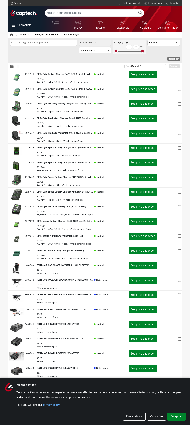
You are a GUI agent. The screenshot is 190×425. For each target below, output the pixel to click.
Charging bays (121, 43)
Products (24, 34)
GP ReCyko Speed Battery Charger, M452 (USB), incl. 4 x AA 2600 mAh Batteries (77, 192)
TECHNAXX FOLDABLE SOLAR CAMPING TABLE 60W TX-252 (66, 294)
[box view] (18, 66)
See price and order (143, 74)
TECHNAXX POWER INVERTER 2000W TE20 (58, 353)
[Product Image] (16, 77)
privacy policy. (51, 404)
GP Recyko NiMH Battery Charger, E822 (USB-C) (60, 251)
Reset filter (173, 59)
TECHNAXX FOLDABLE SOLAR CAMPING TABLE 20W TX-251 (66, 280)
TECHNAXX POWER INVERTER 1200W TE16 (58, 324)
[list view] (12, 66)
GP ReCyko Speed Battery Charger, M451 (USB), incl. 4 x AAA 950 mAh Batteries (77, 162)
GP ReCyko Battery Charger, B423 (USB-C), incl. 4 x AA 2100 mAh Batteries (74, 74)
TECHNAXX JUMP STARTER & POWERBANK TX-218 (61, 309)
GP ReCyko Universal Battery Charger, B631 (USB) (61, 206)
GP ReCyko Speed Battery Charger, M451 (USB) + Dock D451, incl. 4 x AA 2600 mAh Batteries (83, 148)
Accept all (176, 416)
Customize (156, 416)
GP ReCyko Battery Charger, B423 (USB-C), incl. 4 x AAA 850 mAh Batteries (74, 89)
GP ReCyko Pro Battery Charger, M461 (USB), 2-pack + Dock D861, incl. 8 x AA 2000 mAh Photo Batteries (89, 118)
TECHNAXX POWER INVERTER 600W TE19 (57, 368)
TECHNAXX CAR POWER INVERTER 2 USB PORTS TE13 (63, 265)
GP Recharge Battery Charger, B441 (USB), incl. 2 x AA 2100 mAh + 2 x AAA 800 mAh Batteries (84, 221)
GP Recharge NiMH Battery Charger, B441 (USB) (60, 236)
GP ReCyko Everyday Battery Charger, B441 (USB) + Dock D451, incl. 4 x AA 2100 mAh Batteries (84, 104)
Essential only (134, 416)
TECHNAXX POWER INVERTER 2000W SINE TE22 (60, 339)
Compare (174, 66)
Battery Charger (71, 34)
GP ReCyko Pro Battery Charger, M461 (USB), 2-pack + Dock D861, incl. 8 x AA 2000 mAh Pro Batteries (87, 133)
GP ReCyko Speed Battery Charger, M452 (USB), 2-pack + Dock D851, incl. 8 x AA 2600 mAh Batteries (87, 177)
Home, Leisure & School (46, 34)
